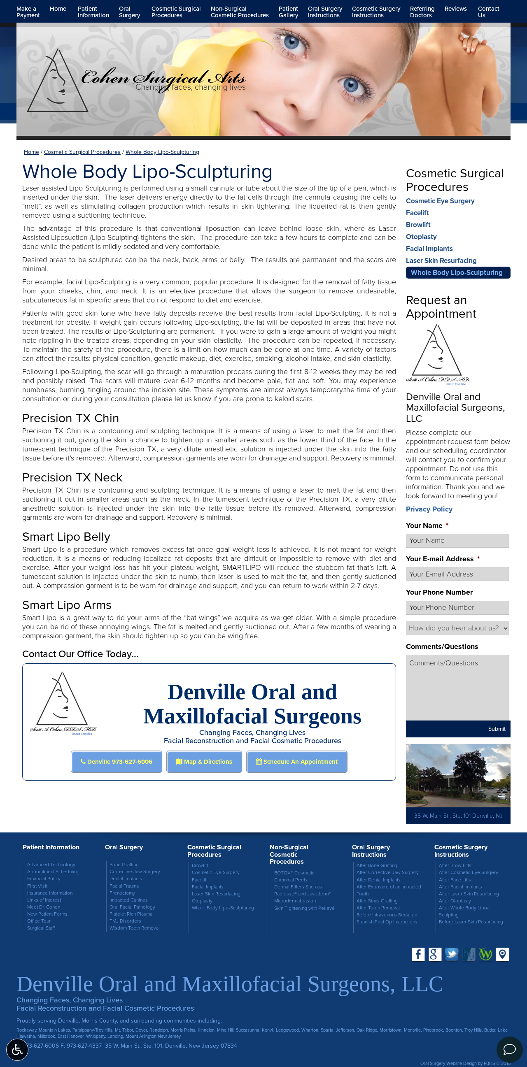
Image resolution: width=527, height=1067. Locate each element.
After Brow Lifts (455, 865)
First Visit (37, 886)
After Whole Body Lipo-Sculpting (464, 911)
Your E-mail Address (443, 559)
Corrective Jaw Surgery (135, 871)
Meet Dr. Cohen (43, 907)
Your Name (427, 525)
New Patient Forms (47, 914)
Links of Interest (44, 900)
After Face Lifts (455, 879)
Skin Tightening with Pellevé (304, 908)
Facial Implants (429, 249)
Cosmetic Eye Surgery (440, 201)
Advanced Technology (51, 864)
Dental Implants (126, 878)
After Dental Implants (379, 879)
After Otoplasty (455, 900)
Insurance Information (49, 893)
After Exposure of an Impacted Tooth (389, 890)
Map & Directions (207, 761)
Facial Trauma (124, 886)
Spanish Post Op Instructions (387, 921)
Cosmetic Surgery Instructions (460, 850)
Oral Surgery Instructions (371, 850)
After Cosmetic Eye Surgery (468, 872)
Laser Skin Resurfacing (441, 261)
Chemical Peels (291, 879)
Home (58, 8)
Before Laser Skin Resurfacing (471, 921)
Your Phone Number (439, 592)
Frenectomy (122, 893)
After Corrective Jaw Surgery (388, 872)
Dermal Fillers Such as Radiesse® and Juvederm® (302, 890)
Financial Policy (44, 878)
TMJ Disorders (125, 921)
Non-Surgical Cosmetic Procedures (289, 854)
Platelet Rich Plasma (131, 914)
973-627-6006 (41, 1045)
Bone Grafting (124, 864)
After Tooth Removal (378, 907)
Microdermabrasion (295, 900)
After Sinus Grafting (377, 900)
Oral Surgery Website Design (448, 1063)
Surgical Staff (41, 928)
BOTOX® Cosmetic (294, 872)
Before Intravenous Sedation (387, 914)
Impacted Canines (129, 900)
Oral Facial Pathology (132, 907)
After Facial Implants (460, 886)
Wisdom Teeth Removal (135, 928)
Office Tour (39, 921)
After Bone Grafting (377, 865)
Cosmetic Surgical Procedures (82, 152)
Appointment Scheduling (53, 871)
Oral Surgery (124, 847)
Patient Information (51, 847)
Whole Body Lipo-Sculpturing (457, 272)
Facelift (417, 213)
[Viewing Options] (17, 1050)
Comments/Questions (442, 646)
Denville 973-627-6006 (119, 761)
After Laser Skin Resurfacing (469, 893)
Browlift (418, 225)
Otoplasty (421, 237)
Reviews (456, 8)
